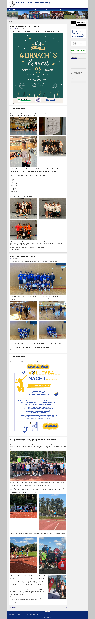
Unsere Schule (12, 9)
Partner (53, 9)
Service (26, 9)
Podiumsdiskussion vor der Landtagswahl (78, 67)
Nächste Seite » (64, 607)
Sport (11, 258)
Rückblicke (46, 9)
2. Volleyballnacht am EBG (19, 109)
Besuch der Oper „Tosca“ (76, 64)
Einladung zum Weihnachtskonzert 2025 (24, 26)
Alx (27, 614)
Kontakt (59, 9)
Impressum (43, 617)
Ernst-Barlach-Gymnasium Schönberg (33, 2)
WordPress (17, 614)
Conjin (22, 614)
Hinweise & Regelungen (36, 9)
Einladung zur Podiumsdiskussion (77, 69)
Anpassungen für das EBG (33, 614)
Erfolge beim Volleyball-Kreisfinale (22, 256)
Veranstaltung (13, 28)
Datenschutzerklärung (50, 617)
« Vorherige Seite (12, 607)
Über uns (20, 9)
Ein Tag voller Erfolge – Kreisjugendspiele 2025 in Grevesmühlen (33, 440)
